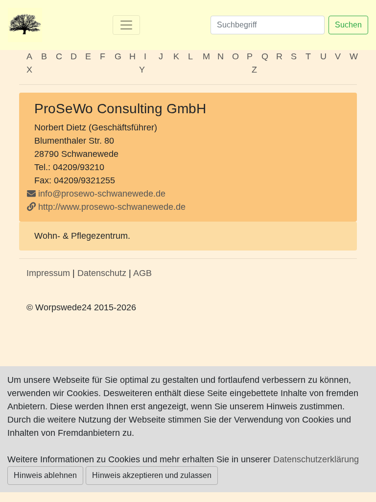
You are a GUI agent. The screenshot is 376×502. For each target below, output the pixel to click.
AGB (142, 273)
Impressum (48, 273)
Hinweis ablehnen (45, 475)
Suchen (348, 25)
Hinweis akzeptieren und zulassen (152, 475)
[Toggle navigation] (126, 25)
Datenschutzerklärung (316, 459)
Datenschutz (101, 273)
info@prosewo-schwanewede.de (101, 194)
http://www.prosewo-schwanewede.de (111, 207)
